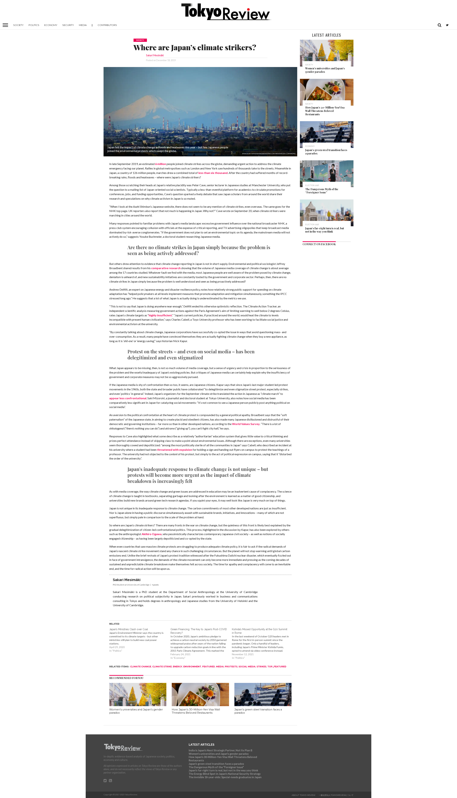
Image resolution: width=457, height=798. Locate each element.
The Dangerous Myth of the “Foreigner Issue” (216, 767)
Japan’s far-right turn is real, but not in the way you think (223, 770)
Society (18, 25)
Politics (34, 25)
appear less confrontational (127, 398)
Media (83, 25)
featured (208, 666)
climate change (140, 666)
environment (192, 666)
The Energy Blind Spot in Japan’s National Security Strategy (225, 773)
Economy (50, 25)
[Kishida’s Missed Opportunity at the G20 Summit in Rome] (262, 643)
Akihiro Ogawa (152, 534)
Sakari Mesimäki (155, 55)
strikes (261, 666)
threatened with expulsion (174, 449)
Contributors (107, 25)
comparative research (166, 268)
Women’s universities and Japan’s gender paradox (219, 753)
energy (177, 666)
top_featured (276, 666)
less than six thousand (213, 172)
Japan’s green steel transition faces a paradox (216, 763)
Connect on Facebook (319, 244)
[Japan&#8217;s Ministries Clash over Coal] (140, 640)
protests (231, 666)
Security (68, 25)
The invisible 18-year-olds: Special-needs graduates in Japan (225, 777)
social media (246, 666)
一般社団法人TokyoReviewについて (336, 795)
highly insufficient (160, 315)
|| (92, 25)
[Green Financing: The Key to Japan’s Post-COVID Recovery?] (201, 643)
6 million (160, 163)
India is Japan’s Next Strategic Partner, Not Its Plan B (220, 750)
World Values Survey (246, 424)
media (220, 666)
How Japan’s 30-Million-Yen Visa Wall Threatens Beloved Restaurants (196, 711)
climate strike (162, 666)
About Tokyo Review (303, 795)
